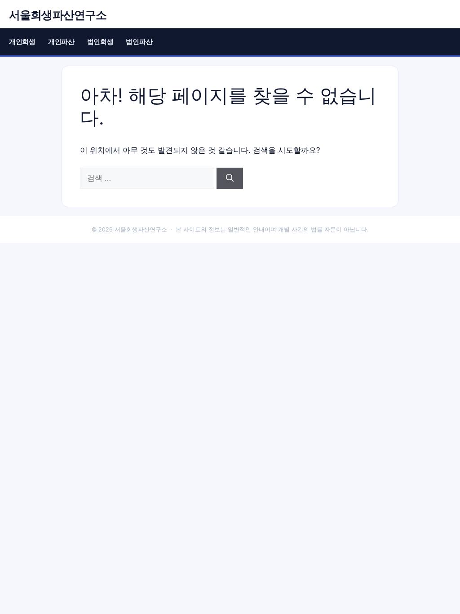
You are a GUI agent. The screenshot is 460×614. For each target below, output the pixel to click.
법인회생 (100, 41)
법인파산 (139, 41)
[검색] (230, 178)
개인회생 (22, 41)
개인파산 (61, 41)
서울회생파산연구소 (57, 15)
